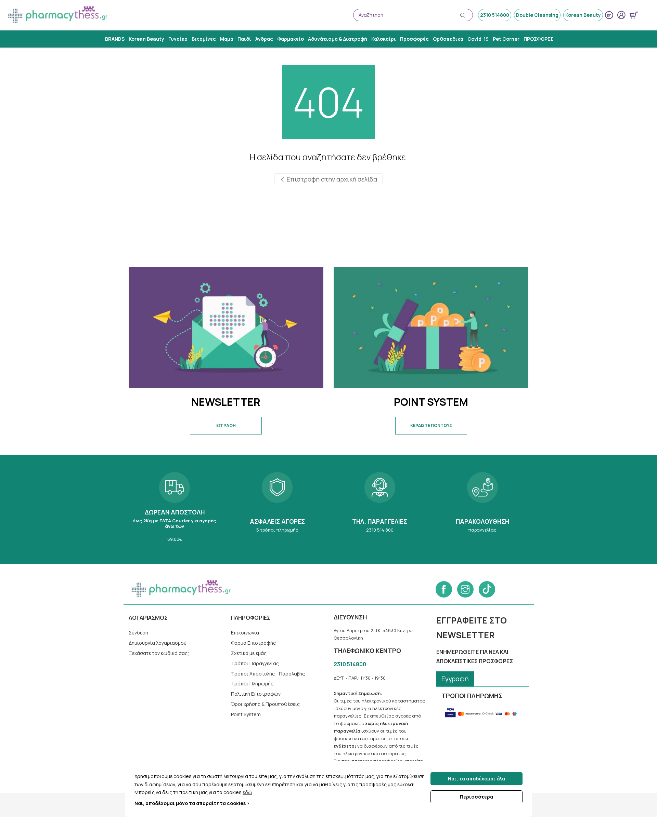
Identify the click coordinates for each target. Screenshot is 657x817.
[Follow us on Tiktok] (487, 589)
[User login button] (621, 15)
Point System (246, 714)
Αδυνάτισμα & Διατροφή (337, 39)
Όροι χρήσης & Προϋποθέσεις (265, 704)
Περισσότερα (476, 796)
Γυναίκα (178, 39)
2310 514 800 (379, 509)
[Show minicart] (634, 15)
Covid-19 (478, 39)
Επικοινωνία (245, 632)
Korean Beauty (583, 15)
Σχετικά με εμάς (249, 653)
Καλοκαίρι (383, 39)
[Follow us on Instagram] (465, 589)
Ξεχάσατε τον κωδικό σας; (159, 653)
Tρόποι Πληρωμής (252, 683)
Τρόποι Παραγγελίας (255, 663)
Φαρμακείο (290, 39)
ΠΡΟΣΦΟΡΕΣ (538, 39)
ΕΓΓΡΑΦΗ (226, 425)
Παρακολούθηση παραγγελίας (482, 509)
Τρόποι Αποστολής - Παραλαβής (268, 673)
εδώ (247, 792)
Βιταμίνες (204, 39)
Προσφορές (414, 39)
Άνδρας (264, 39)
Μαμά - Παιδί (235, 39)
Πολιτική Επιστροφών (256, 694)
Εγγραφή (455, 678)
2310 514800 (494, 15)
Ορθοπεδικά (448, 39)
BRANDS (115, 39)
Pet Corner (506, 39)
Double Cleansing (537, 15)
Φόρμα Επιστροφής (253, 643)
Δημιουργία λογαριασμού (157, 643)
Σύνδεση (138, 632)
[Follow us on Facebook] (444, 589)
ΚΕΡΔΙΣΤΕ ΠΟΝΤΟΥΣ (431, 425)
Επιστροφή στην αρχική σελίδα (331, 179)
